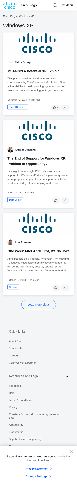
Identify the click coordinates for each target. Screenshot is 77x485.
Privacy (13, 407)
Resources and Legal (23, 376)
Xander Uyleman (25, 149)
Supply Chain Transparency (25, 439)
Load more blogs (38, 304)
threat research (17, 107)
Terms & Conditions (20, 399)
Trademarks (16, 431)
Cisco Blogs (28, 5)
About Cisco (16, 341)
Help (11, 392)
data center (15, 200)
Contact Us (15, 348)
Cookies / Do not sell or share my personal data (34, 416)
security (13, 287)
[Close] (71, 451)
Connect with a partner (22, 362)
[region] (38, 465)
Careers (14, 355)
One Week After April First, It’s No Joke (38, 251)
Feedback (15, 385)
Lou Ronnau (23, 242)
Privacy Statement (36, 468)
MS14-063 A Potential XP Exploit (33, 71)
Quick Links (17, 331)
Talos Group (23, 62)
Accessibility (16, 424)
